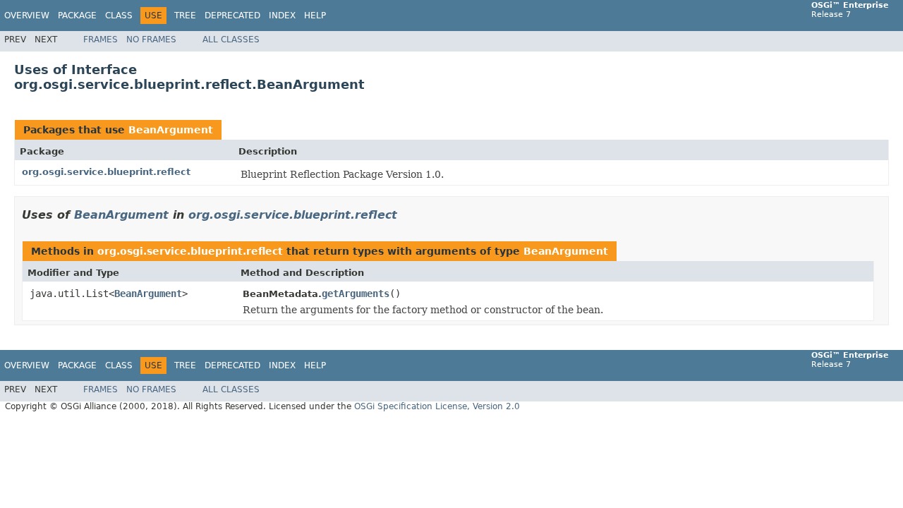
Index (282, 15)
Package (77, 15)
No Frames (151, 39)
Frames (100, 39)
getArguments (355, 293)
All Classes (231, 39)
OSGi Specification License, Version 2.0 (437, 406)
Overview (26, 15)
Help (315, 15)
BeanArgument (170, 129)
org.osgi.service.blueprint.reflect (106, 172)
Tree (185, 15)
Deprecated (232, 15)
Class (119, 15)
